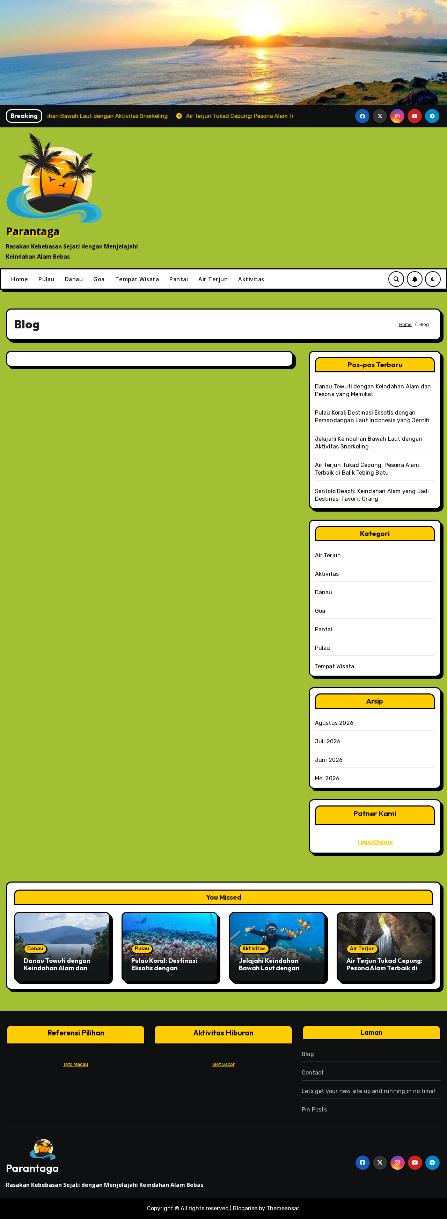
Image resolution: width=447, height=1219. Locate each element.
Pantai (178, 279)
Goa (99, 279)
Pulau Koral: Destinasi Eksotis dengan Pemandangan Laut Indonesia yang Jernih (164, 972)
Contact (313, 1072)
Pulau (46, 279)
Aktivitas (251, 279)
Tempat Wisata (137, 279)
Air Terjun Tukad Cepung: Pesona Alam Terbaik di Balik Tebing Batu (384, 968)
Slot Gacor (223, 1064)
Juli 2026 (328, 741)
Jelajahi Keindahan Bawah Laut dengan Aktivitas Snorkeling (269, 968)
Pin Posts (314, 1109)
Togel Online (375, 842)
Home (19, 279)
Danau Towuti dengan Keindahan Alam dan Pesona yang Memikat (57, 968)
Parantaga (33, 231)
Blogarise (245, 1208)
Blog (308, 1054)
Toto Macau (75, 1064)
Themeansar (282, 1208)
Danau (74, 279)
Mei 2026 (327, 778)
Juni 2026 (329, 760)
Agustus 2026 (334, 723)
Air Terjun (213, 279)
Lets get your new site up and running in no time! (368, 1091)
